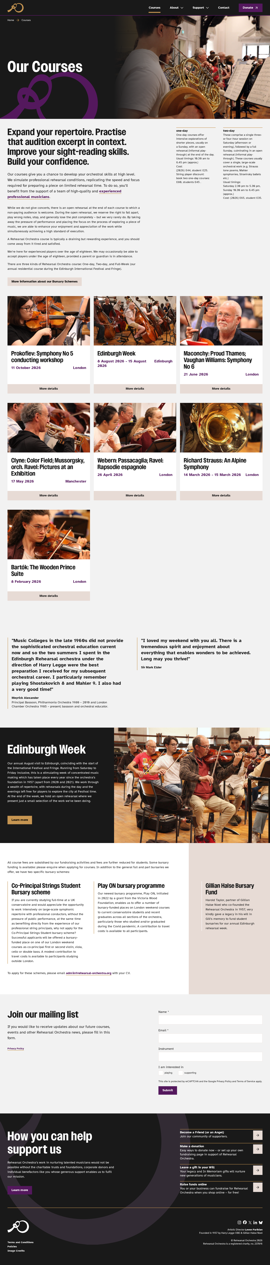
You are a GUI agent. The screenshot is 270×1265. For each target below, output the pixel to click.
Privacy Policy (16, 1048)
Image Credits (16, 1250)
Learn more (20, 820)
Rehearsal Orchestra (16, 8)
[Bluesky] (260, 1222)
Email (163, 1030)
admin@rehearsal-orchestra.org (88, 973)
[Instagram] (239, 1222)
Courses (26, 20)
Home (11, 20)
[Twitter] (250, 1222)
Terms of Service (246, 1081)
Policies (12, 1246)
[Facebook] (245, 1222)
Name (163, 1012)
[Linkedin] (255, 1222)
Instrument (166, 1049)
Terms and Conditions (21, 1242)
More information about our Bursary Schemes (45, 281)
